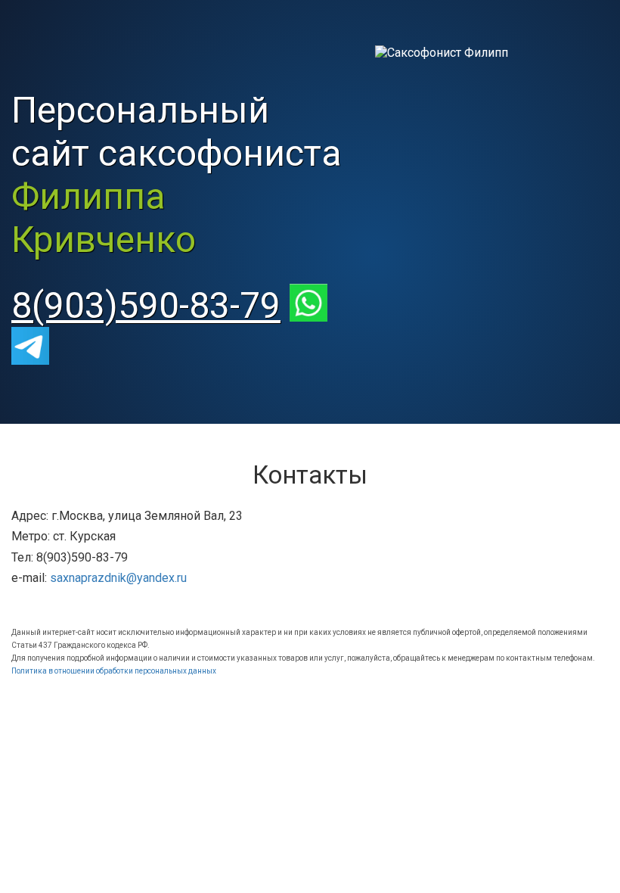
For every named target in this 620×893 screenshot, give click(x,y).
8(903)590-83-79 (146, 305)
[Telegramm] (37, 348)
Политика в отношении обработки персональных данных (113, 671)
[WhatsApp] (316, 305)
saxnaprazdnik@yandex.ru (118, 578)
